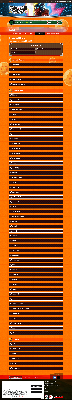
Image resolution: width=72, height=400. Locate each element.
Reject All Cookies (36, 389)
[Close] (41, 383)
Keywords (14, 52)
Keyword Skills (40, 33)
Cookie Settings (27, 377)
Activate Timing (15, 48)
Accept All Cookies (36, 386)
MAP (69, 1)
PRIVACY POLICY (34, 377)
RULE (26, 33)
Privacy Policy (21, 396)
